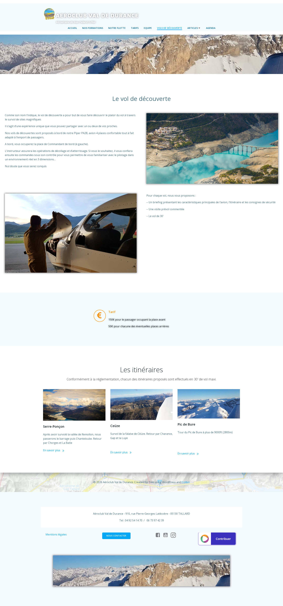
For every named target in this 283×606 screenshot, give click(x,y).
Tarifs (135, 28)
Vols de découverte (169, 28)
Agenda (210, 28)
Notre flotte (117, 28)
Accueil (72, 28)
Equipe (148, 28)
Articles (192, 28)
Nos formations (92, 28)
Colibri (186, 482)
